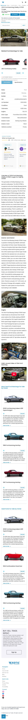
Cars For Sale (14, 5)
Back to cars (3, 5)
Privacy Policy (4, 715)
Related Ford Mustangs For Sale (12, 51)
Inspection (7, 14)
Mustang (24, 5)
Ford (19, 5)
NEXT (23, 25)
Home (8, 5)
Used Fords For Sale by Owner (11, 509)
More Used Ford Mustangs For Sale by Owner (13, 387)
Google (11, 166)
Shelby (25, 96)
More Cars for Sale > (5, 22)
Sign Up (14, 652)
